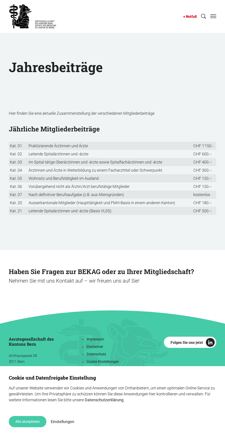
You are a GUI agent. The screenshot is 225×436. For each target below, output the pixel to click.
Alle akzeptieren (27, 422)
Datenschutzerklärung (104, 400)
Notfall (191, 17)
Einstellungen (62, 421)
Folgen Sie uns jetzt (187, 342)
